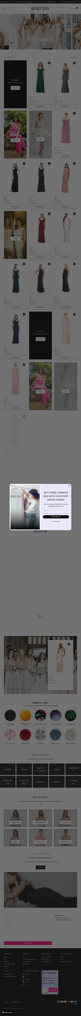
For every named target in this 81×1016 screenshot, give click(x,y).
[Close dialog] (70, 486)
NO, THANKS (56, 521)
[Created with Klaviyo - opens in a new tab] (40, 531)
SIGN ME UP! (56, 516)
